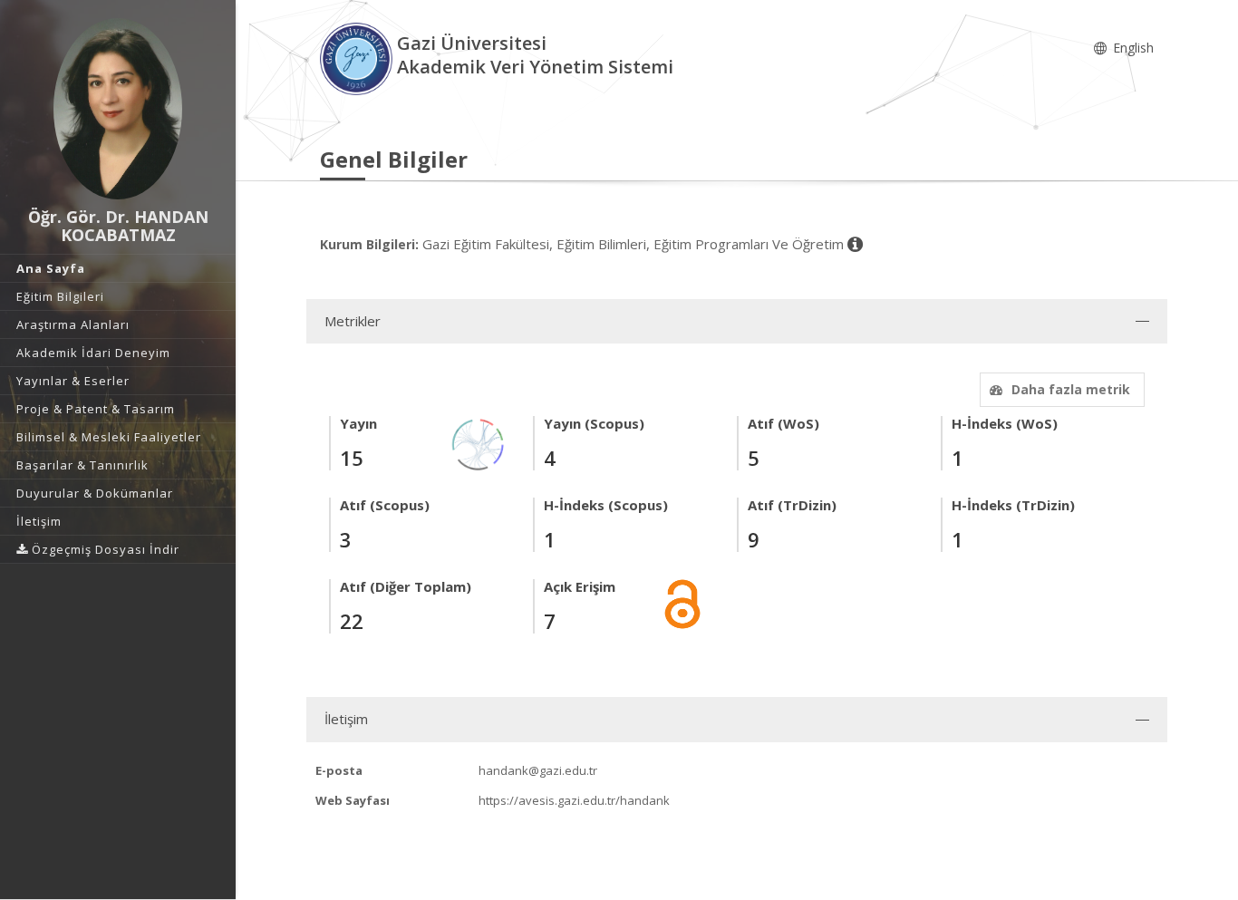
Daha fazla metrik (1070, 389)
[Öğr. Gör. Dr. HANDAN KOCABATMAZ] (118, 108)
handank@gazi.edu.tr (538, 770)
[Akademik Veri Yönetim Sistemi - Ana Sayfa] (358, 57)
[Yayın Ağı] (478, 442)
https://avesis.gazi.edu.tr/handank (574, 800)
